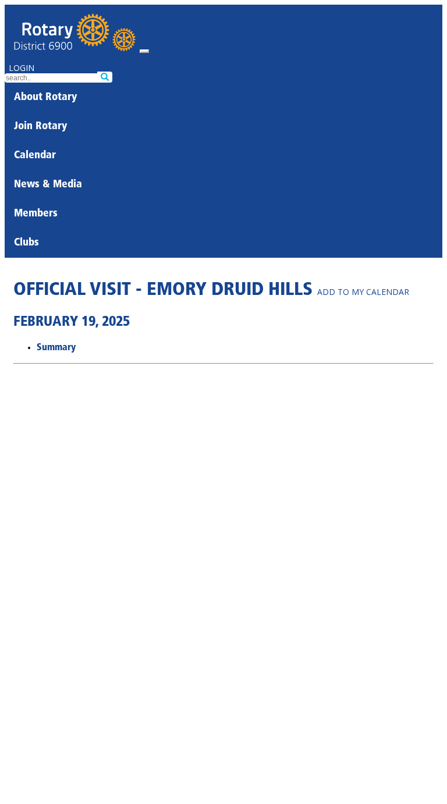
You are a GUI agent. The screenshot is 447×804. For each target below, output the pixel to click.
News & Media (48, 185)
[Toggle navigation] (144, 51)
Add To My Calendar (363, 291)
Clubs (26, 243)
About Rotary (45, 98)
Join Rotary (40, 127)
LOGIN (21, 67)
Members (36, 214)
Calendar (35, 156)
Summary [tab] (56, 348)
